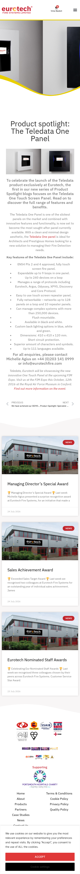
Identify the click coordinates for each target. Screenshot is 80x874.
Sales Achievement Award (30, 569)
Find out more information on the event (39, 388)
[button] (75, 10)
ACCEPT (40, 856)
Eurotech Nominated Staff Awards (37, 659)
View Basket (56, 11)
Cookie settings (40, 866)
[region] (40, 850)
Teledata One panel (42, 236)
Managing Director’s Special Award (37, 483)
